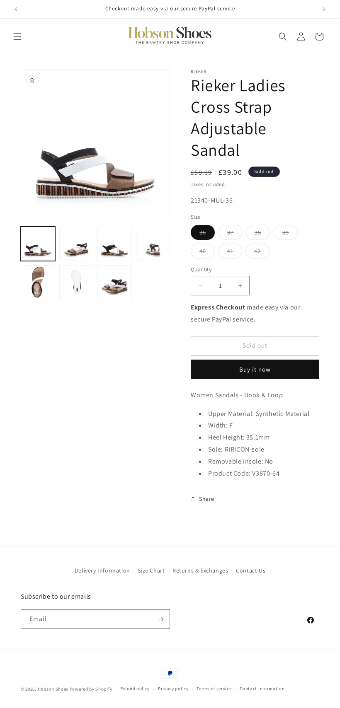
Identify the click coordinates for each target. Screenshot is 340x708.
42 (262, 253)
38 (262, 234)
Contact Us (250, 570)
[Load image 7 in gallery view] (114, 282)
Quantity (201, 269)
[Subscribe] (160, 619)
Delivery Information (102, 570)
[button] (17, 36)
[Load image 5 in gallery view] (38, 282)
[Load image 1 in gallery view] (38, 244)
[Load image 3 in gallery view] (114, 244)
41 (234, 253)
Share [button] (206, 499)
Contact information (262, 688)
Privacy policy (173, 688)
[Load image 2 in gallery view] (76, 244)
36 (207, 234)
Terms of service (214, 688)
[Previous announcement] (16, 9)
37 (235, 234)
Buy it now (255, 369)
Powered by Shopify (91, 689)
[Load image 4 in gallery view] (153, 244)
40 (207, 253)
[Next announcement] (324, 9)
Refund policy (135, 688)
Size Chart (151, 570)
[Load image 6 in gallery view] (76, 282)
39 (290, 234)
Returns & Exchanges (200, 570)
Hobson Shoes (53, 689)
